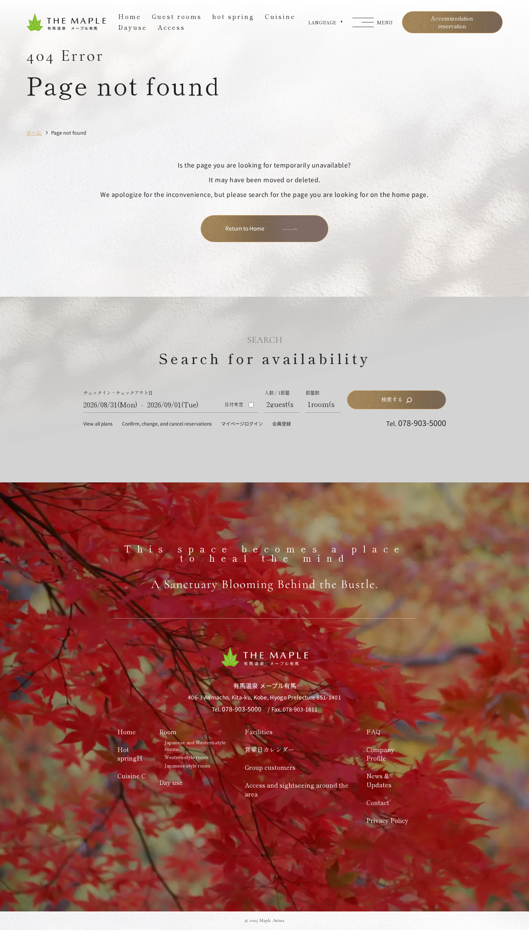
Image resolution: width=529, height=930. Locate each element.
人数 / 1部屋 (277, 392)
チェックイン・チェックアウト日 (118, 392)
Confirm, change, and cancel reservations (167, 423)
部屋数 (312, 392)
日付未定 (234, 404)
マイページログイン (242, 423)
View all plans (98, 423)
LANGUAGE (322, 22)
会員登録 (281, 423)
